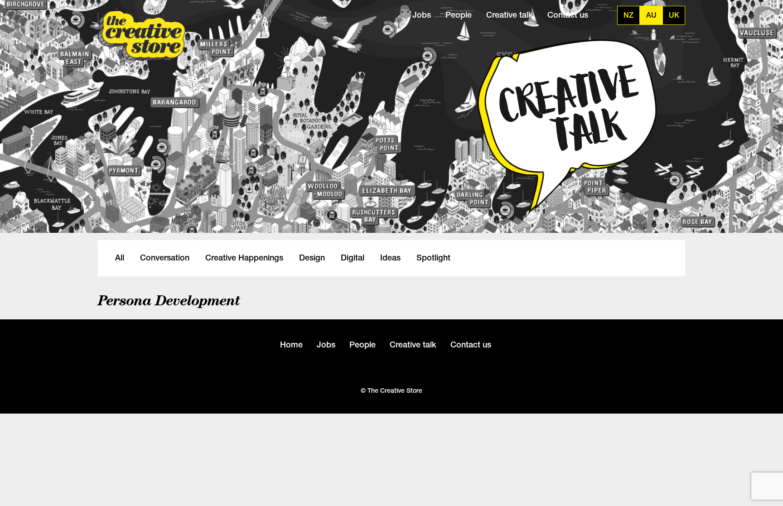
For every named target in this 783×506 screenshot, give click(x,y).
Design (312, 257)
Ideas (390, 257)
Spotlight (433, 257)
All (119, 257)
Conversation (164, 257)
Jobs (421, 14)
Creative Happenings (244, 257)
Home (291, 344)
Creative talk (509, 14)
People (458, 14)
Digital (352, 257)
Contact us (567, 14)
